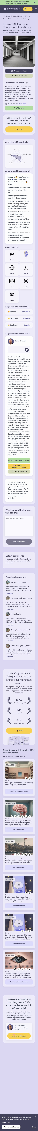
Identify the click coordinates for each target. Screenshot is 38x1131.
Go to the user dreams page (13, 756)
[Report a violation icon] (27, 83)
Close (34, 1127)
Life (26, 16)
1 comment (9, 593)
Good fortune (17, 16)
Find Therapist (19, 108)
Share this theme (20, 76)
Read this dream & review (19, 791)
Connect (25, 4)
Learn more (6, 1122)
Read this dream (19, 829)
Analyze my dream (20, 71)
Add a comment (19, 542)
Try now (28, 9)
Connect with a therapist (21, 460)
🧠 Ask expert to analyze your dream (19, 466)
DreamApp (6, 16)
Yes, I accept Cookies (11, 1127)
